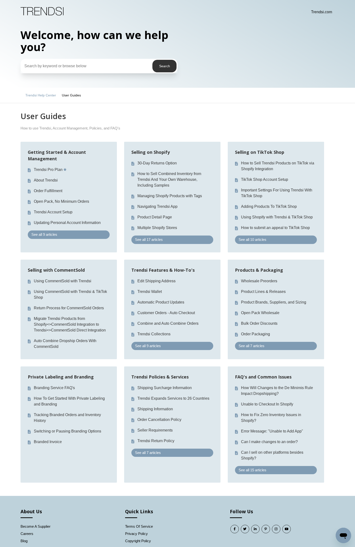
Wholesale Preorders (259, 281)
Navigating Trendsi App (157, 206)
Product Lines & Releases (263, 292)
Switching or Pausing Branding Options (67, 431)
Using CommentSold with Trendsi (62, 281)
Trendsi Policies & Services (160, 377)
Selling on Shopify (150, 152)
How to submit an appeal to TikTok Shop (275, 228)
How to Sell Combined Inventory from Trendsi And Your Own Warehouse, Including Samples (169, 179)
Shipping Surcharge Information (164, 388)
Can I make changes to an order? (269, 442)
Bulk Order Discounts (259, 323)
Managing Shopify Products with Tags (169, 196)
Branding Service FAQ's (54, 388)
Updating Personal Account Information (67, 223)
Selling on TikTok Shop (259, 152)
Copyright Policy (138, 541)
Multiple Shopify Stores (157, 228)
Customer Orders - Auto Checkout (166, 313)
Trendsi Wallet (149, 292)
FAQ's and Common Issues (263, 377)
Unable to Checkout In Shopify (267, 404)
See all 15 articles (252, 470)
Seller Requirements (155, 430)
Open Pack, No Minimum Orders (61, 201)
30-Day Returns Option (157, 163)
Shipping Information (155, 409)
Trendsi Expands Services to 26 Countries (173, 398)
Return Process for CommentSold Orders (69, 308)
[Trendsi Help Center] (42, 14)
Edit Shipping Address (156, 281)
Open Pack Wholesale (260, 313)
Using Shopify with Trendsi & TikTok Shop (277, 217)
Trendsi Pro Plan (48, 170)
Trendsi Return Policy (155, 441)
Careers (27, 534)
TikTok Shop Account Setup (264, 179)
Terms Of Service (139, 526)
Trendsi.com (321, 12)
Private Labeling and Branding (61, 377)
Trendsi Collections (153, 334)
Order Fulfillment (48, 191)
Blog (24, 541)
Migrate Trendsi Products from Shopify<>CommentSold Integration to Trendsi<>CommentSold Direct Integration (70, 324)
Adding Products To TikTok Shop (269, 206)
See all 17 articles (149, 239)
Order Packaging (255, 334)
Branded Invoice (48, 442)
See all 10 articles (252, 239)
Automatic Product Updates (160, 302)
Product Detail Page (154, 217)
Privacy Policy (136, 534)
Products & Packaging (259, 270)
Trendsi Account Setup (53, 212)
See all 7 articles (251, 346)
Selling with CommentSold (56, 270)
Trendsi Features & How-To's (163, 270)
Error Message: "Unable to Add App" (272, 431)
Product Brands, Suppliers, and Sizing (273, 302)
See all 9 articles (44, 234)
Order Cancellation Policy (159, 420)
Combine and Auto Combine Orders (168, 323)
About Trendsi (46, 180)
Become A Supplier (35, 526)
